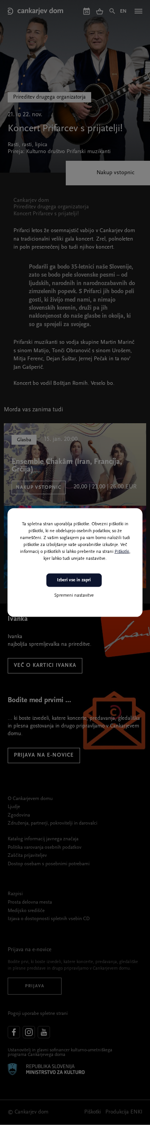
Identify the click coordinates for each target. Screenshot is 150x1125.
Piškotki (122, 551)
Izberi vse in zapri (74, 580)
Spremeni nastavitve (74, 595)
